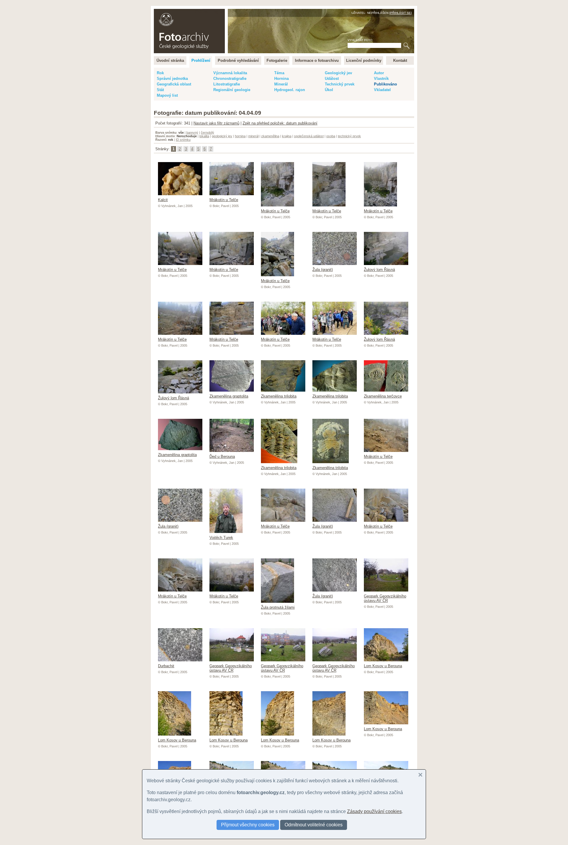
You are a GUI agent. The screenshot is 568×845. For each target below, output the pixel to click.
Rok (160, 73)
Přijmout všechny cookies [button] (248, 824)
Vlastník (381, 78)
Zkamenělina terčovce (383, 396)
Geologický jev (338, 73)
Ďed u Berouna (222, 456)
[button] (420, 775)
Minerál (281, 84)
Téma (279, 73)
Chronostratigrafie (229, 78)
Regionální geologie (231, 90)
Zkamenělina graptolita (228, 396)
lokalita (204, 136)
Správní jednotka (172, 78)
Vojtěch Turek (221, 537)
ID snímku (183, 139)
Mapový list (167, 95)
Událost (332, 78)
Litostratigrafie (226, 84)
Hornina (281, 78)
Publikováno (385, 84)
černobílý (207, 132)
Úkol (329, 90)
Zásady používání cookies (374, 811)
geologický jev (222, 136)
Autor (379, 73)
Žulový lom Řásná (379, 269)
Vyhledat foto (360, 40)
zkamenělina (270, 136)
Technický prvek (339, 84)
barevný (192, 132)
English (217, 12)
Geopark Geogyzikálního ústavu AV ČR (385, 598)
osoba (330, 136)
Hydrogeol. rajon (289, 90)
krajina (286, 136)
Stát (160, 90)
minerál (253, 136)
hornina (240, 136)
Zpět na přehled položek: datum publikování (280, 123)
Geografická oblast (174, 84)
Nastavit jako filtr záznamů (216, 123)
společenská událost (309, 136)
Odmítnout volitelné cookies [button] (314, 824)
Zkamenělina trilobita (278, 396)
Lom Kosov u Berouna (383, 666)
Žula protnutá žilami (278, 607)
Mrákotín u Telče (223, 200)
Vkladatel (382, 90)
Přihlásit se (400, 12)
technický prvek (349, 136)
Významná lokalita (230, 73)
